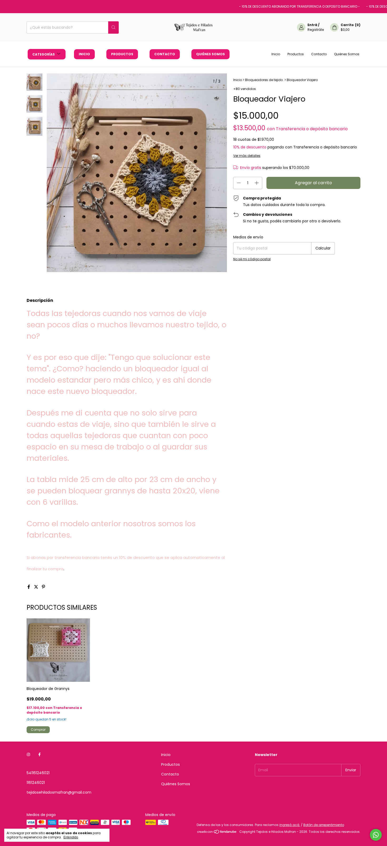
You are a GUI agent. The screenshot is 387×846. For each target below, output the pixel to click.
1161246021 (36, 782)
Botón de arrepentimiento (323, 825)
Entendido (70, 837)
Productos (122, 54)
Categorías (44, 54)
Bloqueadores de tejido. (264, 80)
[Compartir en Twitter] (36, 587)
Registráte (315, 29)
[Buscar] (113, 27)
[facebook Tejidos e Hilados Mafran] (39, 755)
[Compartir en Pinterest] (43, 587)
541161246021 (38, 772)
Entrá (312, 25)
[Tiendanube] (217, 833)
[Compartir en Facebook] (29, 587)
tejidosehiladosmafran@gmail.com (59, 792)
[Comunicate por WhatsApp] (376, 835)
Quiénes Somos (210, 54)
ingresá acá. (289, 825)
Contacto (164, 54)
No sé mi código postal (252, 259)
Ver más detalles (246, 155)
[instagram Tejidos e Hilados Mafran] (28, 755)
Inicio (84, 54)
